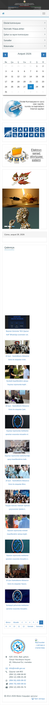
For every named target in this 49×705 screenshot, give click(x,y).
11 (19, 626)
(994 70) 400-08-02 (17, 684)
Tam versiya (39, 699)
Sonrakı (30, 626)
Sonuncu (39, 626)
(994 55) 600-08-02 (17, 680)
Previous (3, 199)
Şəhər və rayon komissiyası (16, 34)
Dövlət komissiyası (12, 23)
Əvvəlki (16, 622)
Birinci (8, 622)
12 (24, 626)
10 (14, 626)
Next (45, 199)
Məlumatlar (9, 46)
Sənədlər (8, 40)
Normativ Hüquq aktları (14, 29)
